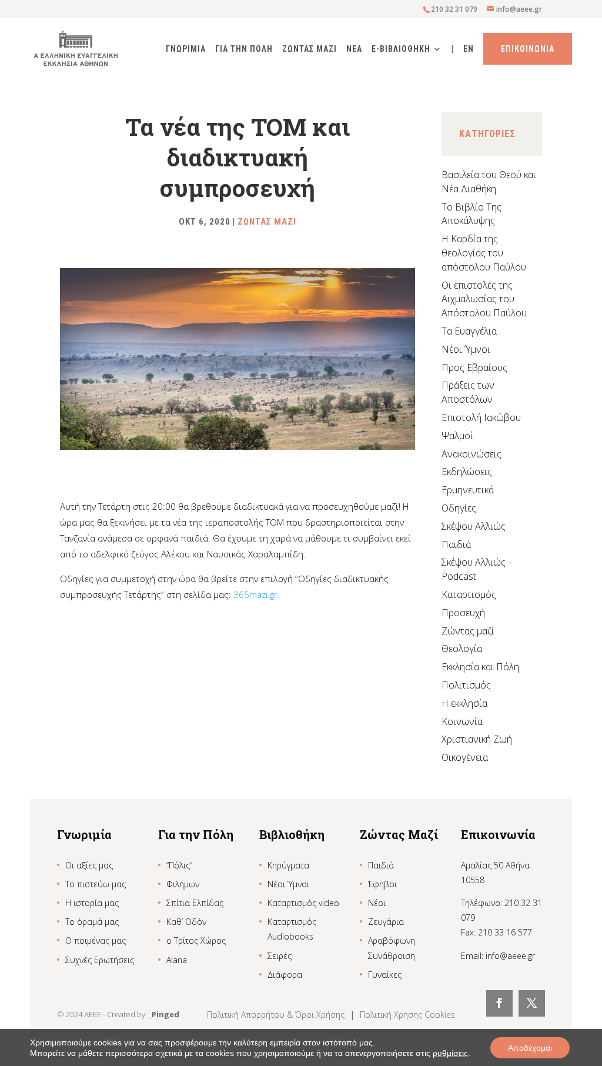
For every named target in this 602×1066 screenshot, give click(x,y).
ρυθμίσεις (450, 1053)
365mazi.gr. (256, 594)
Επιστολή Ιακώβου (481, 417)
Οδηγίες (459, 508)
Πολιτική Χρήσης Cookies (407, 1014)
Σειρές (279, 955)
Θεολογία (462, 648)
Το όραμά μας (92, 921)
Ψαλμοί (457, 435)
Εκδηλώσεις (467, 471)
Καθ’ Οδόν (186, 921)
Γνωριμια (186, 49)
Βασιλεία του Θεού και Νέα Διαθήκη (489, 181)
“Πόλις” (179, 865)
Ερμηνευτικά (468, 489)
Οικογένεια (465, 757)
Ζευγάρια (386, 921)
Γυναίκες (385, 974)
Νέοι (377, 902)
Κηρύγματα (288, 865)
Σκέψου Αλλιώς (474, 526)
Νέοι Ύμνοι (466, 349)
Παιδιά (456, 544)
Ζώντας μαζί (468, 630)
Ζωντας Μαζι (309, 49)
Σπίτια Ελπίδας (194, 902)
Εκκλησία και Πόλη (480, 666)
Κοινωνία (462, 721)
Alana (176, 959)
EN (468, 49)
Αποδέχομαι (530, 1047)
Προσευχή (463, 612)
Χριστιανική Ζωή (477, 739)
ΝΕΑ (354, 49)
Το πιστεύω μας (95, 884)
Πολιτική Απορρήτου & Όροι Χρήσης (277, 1014)
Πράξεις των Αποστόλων (468, 392)
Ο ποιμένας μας (95, 940)
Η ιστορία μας (92, 902)
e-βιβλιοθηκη (401, 49)
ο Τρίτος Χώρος (196, 940)
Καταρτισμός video (303, 902)
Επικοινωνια (527, 49)
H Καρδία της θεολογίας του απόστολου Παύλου (484, 252)
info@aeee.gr (510, 955)
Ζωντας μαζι (267, 221)
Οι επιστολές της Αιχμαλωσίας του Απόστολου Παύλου (484, 299)
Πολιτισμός (466, 685)
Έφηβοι (382, 884)
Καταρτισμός (469, 594)
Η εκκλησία (464, 703)
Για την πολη (244, 49)
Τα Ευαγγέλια (469, 331)
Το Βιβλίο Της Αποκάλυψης (471, 214)
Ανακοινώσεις (471, 453)
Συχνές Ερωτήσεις (99, 959)
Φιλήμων (182, 884)
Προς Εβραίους (474, 367)
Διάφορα (284, 974)
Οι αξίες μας (89, 865)
